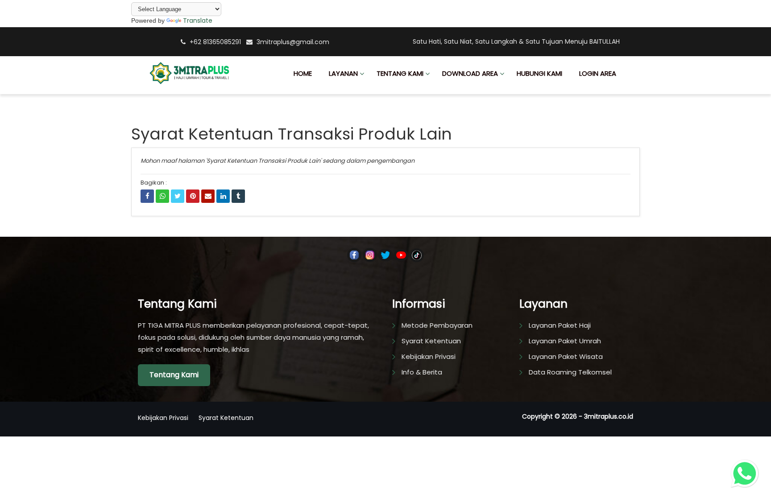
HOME (303, 73)
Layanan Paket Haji (560, 325)
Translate (197, 20)
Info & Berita (422, 372)
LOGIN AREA (597, 73)
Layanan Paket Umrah (565, 341)
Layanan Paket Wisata (566, 356)
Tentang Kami (174, 375)
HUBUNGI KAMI (539, 73)
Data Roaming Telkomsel (570, 372)
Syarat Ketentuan (431, 341)
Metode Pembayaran (437, 325)
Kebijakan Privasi (429, 356)
